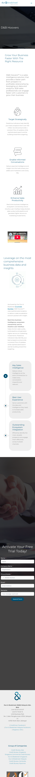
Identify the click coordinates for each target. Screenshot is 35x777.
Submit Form (17, 599)
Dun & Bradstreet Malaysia (17, 759)
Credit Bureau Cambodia (17, 761)
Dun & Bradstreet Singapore (17, 757)
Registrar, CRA (17, 730)
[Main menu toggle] (31, 3)
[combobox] (3, 577)
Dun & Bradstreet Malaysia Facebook (17, 727)
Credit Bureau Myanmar (17, 763)
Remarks (4, 590)
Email (3, 582)
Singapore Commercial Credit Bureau (17, 754)
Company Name (6, 566)
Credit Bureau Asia (17, 750)
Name (3, 558)
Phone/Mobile (6, 574)
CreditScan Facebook (17, 725)
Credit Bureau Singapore (17, 752)
